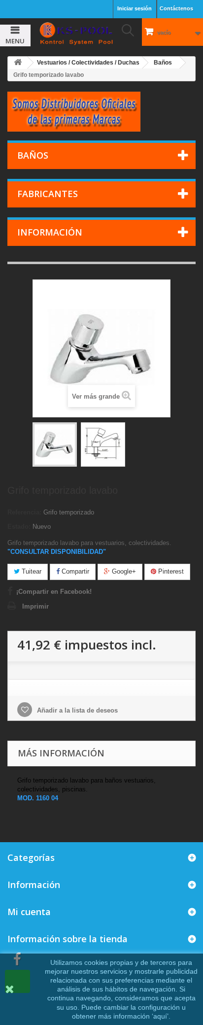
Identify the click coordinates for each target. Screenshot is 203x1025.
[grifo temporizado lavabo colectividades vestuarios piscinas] (54, 444)
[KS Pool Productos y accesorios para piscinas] (76, 33)
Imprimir (35, 606)
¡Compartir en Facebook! (54, 591)
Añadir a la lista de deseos (76, 710)
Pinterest (170, 571)
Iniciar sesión (134, 8)
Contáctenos (176, 8)
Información (49, 232)
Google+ (123, 571)
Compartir (74, 571)
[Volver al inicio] (17, 63)
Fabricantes (47, 194)
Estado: (19, 526)
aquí (160, 1016)
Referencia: (24, 512)
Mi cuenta (29, 912)
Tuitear (30, 571)
